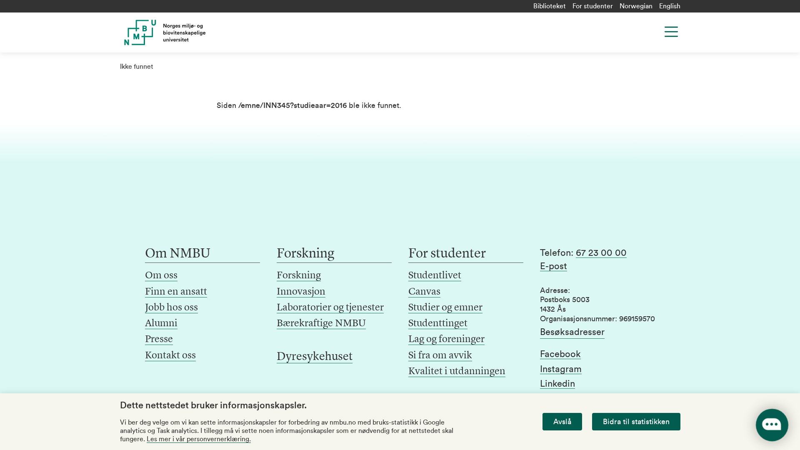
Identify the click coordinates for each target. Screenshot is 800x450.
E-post (553, 266)
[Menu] (671, 31)
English (669, 6)
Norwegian (636, 6)
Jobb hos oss (171, 308)
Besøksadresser (572, 332)
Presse (159, 340)
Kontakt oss (170, 356)
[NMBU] (184, 32)
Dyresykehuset (314, 357)
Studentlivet (434, 276)
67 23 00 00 (601, 253)
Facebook (560, 354)
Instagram (561, 369)
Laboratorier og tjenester (330, 308)
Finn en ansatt (176, 292)
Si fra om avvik (440, 356)
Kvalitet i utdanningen (456, 372)
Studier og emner (445, 308)
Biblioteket (549, 6)
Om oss (161, 276)
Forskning (299, 276)
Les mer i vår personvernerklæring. (199, 439)
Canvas (424, 292)
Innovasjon (301, 292)
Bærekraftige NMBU (321, 324)
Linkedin (557, 383)
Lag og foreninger (446, 340)
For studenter (592, 6)
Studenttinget (438, 324)
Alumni (161, 324)
